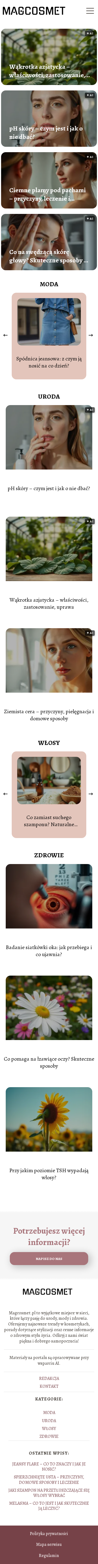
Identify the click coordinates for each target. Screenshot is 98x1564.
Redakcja (49, 1378)
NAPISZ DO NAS (49, 1258)
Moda (49, 284)
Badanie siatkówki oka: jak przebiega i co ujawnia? (49, 951)
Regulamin (49, 1556)
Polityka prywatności (49, 1534)
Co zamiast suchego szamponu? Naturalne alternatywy (49, 821)
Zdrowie (49, 855)
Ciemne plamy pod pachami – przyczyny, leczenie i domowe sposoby (47, 194)
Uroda (49, 396)
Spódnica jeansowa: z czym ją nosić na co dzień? (49, 362)
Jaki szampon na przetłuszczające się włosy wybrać (49, 1492)
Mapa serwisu (49, 1544)
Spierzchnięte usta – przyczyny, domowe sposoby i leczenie (49, 1479)
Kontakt (49, 1386)
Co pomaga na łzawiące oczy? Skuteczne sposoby (49, 1062)
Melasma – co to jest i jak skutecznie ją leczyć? (49, 1505)
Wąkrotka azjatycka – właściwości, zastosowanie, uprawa (47, 71)
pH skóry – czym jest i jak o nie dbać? (46, 132)
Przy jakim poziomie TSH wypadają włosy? (48, 1174)
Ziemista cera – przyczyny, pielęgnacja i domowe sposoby (49, 715)
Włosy (49, 742)
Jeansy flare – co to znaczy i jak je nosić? (49, 1466)
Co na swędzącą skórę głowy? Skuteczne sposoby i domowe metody (47, 256)
